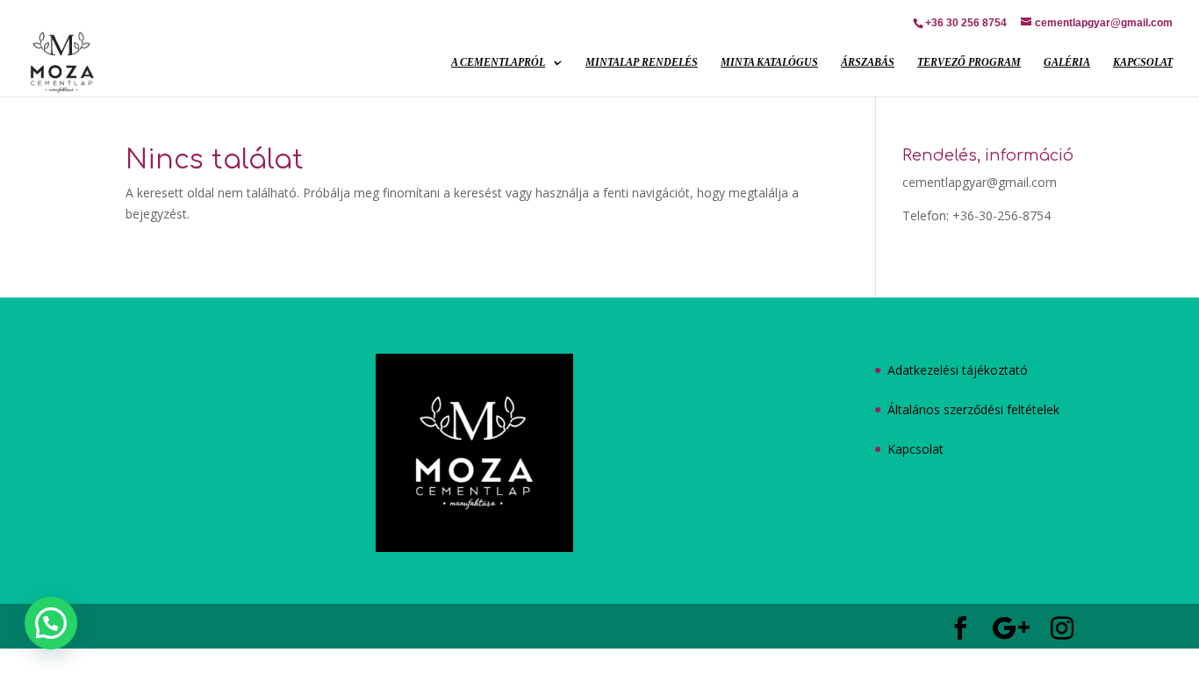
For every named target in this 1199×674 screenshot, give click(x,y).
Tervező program (969, 62)
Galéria (1067, 62)
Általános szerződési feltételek (973, 409)
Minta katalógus (769, 62)
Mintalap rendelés (641, 62)
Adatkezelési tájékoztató (957, 370)
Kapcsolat (1143, 62)
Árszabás (867, 62)
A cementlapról (498, 62)
